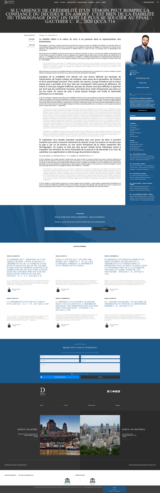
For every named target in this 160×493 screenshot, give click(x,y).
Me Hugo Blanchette (134, 148)
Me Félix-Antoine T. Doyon (135, 146)
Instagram (111, 391)
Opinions (132, 134)
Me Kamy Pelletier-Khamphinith (137, 150)
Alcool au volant (133, 125)
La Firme (62, 2)
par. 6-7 (91, 156)
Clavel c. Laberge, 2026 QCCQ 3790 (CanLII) (139, 186)
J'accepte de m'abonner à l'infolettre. (81, 374)
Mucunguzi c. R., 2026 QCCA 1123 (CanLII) (139, 169)
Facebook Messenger (60, 377)
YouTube (113, 391)
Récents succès (71, 2)
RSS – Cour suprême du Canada (138, 154)
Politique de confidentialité (26, 475)
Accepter (114, 487)
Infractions (132, 130)
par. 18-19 (67, 156)
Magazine (91, 2)
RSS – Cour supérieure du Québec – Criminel (141, 194)
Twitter (116, 391)
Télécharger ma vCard (142, 78)
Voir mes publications (142, 87)
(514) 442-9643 (126, 439)
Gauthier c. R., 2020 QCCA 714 (48, 35)
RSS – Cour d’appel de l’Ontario (138, 173)
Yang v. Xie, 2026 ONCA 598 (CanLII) (138, 179)
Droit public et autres (134, 129)
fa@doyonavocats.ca (134, 72)
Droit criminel (31, 41)
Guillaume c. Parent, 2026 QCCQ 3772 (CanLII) (140, 190)
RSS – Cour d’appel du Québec (137, 163)
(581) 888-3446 (133, 71)
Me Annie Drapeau (134, 142)
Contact (98, 2)
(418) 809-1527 (34, 439)
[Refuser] (158, 489)
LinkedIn (134, 74)
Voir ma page (142, 83)
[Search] (154, 118)
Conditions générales (10, 475)
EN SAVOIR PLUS (142, 110)
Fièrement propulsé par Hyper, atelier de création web (142, 465)
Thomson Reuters (134, 136)
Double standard (30, 46)
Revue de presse (82, 2)
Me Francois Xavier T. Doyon (136, 144)
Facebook (108, 391)
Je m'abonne (104, 228)
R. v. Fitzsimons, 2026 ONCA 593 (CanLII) (139, 175)
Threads (119, 391)
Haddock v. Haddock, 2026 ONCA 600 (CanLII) (140, 177)
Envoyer (100, 377)
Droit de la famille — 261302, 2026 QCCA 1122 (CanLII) (142, 167)
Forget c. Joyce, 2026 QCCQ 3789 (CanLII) (139, 188)
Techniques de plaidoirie (135, 132)
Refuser (114, 489)
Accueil (56, 2)
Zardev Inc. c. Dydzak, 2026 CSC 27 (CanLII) (139, 159)
